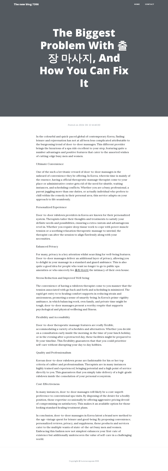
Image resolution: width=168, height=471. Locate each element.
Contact (149, 4)
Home (137, 4)
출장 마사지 (82, 270)
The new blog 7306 (26, 4)
